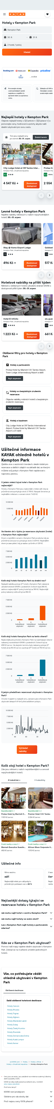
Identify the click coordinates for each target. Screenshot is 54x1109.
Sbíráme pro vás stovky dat (16, 1096)
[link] (14, 378)
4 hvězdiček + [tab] (14, 780)
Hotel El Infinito (10, 318)
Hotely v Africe (36, 1062)
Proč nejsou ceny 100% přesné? (18, 1101)
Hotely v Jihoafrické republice (17, 1064)
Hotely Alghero (13, 1017)
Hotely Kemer (12, 1043)
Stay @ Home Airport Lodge (17, 247)
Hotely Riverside (13, 1032)
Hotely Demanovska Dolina (18, 1036)
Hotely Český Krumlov (16, 1028)
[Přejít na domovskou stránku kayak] (17, 14)
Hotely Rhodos (13, 1010)
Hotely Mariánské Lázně (16, 1021)
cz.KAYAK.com (15, 1062)
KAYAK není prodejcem (14, 1091)
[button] (4, 14)
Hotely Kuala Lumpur (15, 1039)
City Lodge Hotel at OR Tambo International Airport (21, 168)
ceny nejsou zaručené (11, 1084)
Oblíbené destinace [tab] (14, 990)
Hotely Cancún (13, 1006)
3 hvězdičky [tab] (39, 780)
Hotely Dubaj (12, 1024)
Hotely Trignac (13, 1013)
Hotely (25, 1062)
